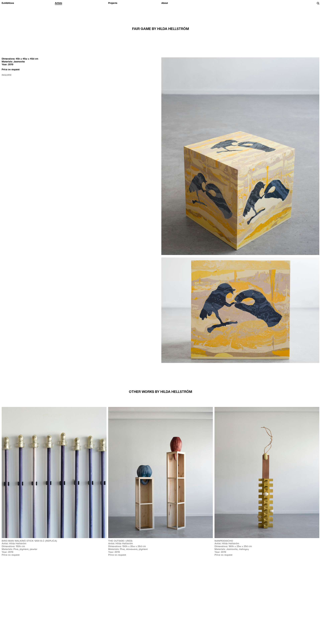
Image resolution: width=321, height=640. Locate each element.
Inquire (7, 75)
